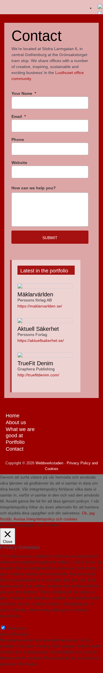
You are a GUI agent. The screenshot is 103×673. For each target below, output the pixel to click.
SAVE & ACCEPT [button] (15, 670)
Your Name (23, 93)
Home (12, 415)
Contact (14, 449)
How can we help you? (33, 188)
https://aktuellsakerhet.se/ (40, 340)
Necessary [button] (9, 621)
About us (16, 422)
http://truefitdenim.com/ (38, 375)
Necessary (16, 628)
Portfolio (15, 442)
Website (19, 162)
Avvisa (19, 519)
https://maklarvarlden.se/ (39, 306)
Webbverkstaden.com (43, 8)
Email (18, 116)
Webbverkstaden (48, 463)
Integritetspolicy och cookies (51, 519)
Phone (17, 139)
